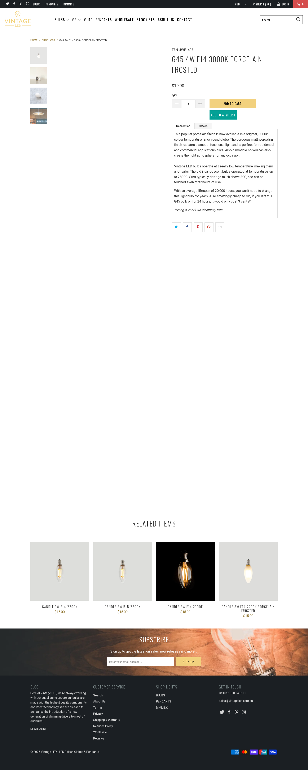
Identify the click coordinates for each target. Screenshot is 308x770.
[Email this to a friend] (219, 227)
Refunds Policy (103, 726)
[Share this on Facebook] (187, 227)
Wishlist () (262, 4)
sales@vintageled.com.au (236, 700)
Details (203, 125)
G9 (75, 19)
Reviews (98, 738)
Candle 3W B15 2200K (122, 571)
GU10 (88, 19)
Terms (97, 707)
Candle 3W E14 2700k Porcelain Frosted (248, 571)
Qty (174, 95)
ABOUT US (166, 19)
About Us (99, 701)
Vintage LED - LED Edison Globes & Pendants (70, 751)
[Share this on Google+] (209, 227)
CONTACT (184, 19)
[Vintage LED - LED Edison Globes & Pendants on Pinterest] (21, 4)
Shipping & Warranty (106, 720)
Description (183, 125)
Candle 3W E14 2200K (59, 571)
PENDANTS (52, 4)
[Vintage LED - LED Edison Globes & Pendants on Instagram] (27, 4)
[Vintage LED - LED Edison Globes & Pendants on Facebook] (14, 4)
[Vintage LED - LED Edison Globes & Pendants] (26, 19)
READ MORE (38, 729)
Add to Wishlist (223, 115)
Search (98, 695)
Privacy (98, 713)
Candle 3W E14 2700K (185, 571)
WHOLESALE (124, 19)
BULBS (37, 4)
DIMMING (68, 4)
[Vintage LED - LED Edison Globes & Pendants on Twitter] (7, 4)
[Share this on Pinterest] (198, 227)
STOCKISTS (146, 19)
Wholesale (100, 732)
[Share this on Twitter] (176, 227)
